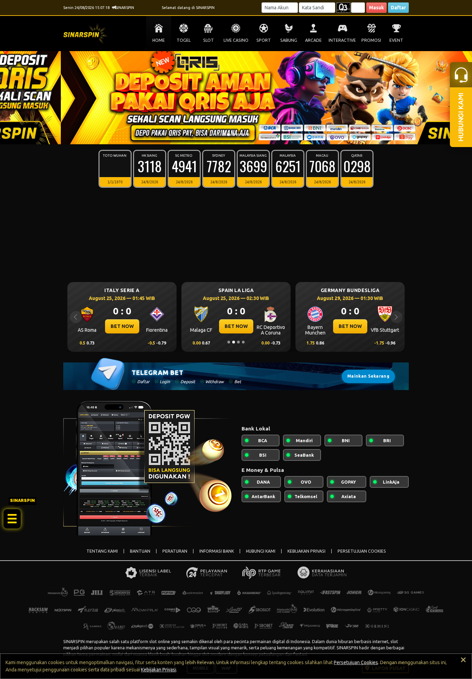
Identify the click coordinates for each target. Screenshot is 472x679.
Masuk (376, 7)
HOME (158, 40)
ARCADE (313, 40)
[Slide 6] (248, 134)
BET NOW (135, 326)
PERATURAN (174, 551)
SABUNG (288, 40)
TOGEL (184, 40)
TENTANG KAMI (102, 551)
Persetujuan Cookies (356, 662)
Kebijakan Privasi (158, 669)
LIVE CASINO (236, 40)
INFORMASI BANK (216, 551)
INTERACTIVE (342, 40)
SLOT (208, 40)
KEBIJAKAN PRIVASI (306, 551)
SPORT (263, 40)
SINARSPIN (74, 641)
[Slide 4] (238, 134)
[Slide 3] (233, 134)
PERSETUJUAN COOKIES (362, 551)
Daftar (398, 7)
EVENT (396, 40)
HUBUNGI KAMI (260, 551)
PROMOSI (371, 40)
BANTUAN (140, 551)
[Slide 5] (243, 134)
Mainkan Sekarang (368, 376)
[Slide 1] (224, 134)
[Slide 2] (228, 134)
